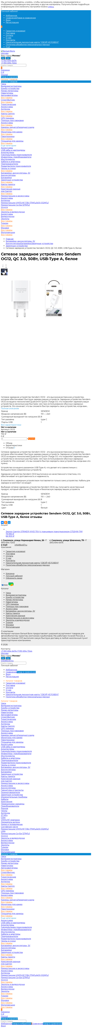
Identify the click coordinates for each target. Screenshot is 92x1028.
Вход (8, 20)
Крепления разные (10, 189)
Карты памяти (8, 184)
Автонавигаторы (9, 95)
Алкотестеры (7, 152)
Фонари (5, 228)
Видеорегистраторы (16, 595)
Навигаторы (12, 602)
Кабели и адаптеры (10, 161)
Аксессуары (7, 107)
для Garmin (6, 191)
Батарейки (6, 177)
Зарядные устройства (12, 180)
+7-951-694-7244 (9, 63)
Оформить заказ (14, 578)
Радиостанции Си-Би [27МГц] (15, 205)
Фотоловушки (8, 232)
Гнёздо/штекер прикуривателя (16, 155)
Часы (8, 593)
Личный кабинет (14, 576)
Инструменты (8, 159)
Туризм (4, 223)
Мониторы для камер (11, 132)
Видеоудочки (7, 216)
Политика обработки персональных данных (28, 44)
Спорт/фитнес (8, 100)
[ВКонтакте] (2, 522)
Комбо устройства (15, 597)
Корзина (10, 573)
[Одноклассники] (5, 522)
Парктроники (7, 136)
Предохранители (9, 164)
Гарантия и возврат (15, 31)
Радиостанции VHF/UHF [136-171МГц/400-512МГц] (25, 203)
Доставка (10, 33)
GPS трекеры (12, 604)
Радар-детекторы (14, 599)
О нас (8, 38)
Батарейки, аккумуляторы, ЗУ (15, 173)
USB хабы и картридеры (13, 150)
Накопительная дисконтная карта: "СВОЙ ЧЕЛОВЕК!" (32, 42)
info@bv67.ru (21, 545)
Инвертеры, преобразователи (16, 157)
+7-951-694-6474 (9, 60)
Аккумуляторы (8, 175)
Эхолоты (5, 219)
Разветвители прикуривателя (16, 166)
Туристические (8, 104)
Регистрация (12, 22)
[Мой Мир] (9, 522)
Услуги (4, 207)
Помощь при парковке (17, 606)
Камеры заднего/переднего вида (17, 127)
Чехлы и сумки (8, 168)
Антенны (5, 109)
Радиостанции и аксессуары (15, 196)
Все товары (6, 97)
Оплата (9, 35)
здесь (51, 7)
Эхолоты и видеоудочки (13, 212)
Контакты (10, 40)
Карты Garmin (8, 113)
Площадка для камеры (12, 141)
